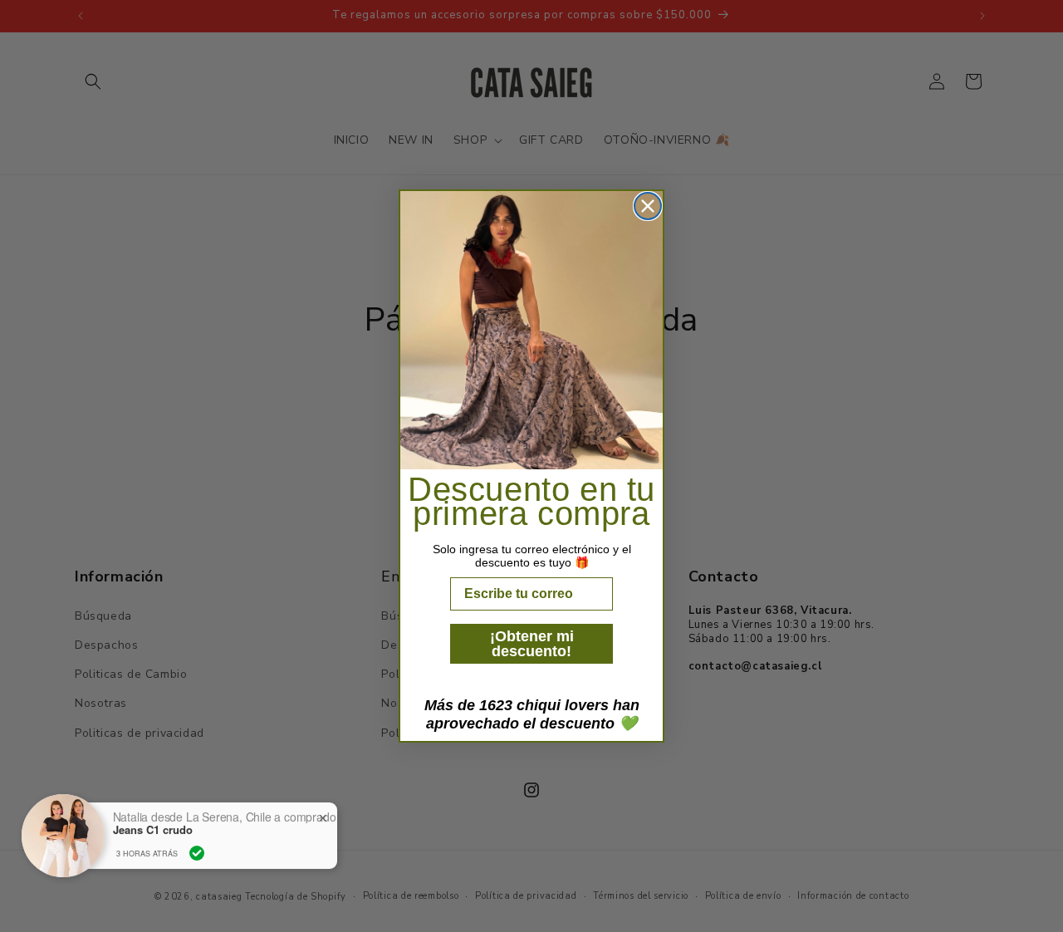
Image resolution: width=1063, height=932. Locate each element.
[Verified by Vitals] (196, 852)
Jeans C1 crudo (153, 829)
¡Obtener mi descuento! (532, 644)
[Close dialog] (647, 206)
